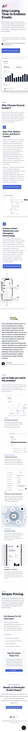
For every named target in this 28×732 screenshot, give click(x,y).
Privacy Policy (15, 722)
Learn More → (14, 670)
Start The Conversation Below (11, 51)
